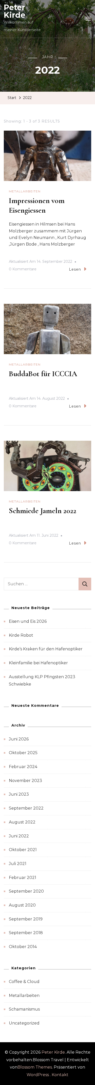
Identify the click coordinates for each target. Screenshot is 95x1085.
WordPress (38, 1074)
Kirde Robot (21, 635)
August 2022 (22, 822)
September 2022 (26, 808)
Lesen (75, 269)
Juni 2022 (19, 836)
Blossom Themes (34, 1067)
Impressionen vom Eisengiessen (37, 205)
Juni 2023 (19, 794)
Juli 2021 (17, 863)
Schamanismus (24, 1009)
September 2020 (26, 891)
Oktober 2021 (23, 849)
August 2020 (22, 905)
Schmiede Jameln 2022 (42, 510)
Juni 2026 (19, 739)
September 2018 (26, 932)
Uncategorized (24, 1023)
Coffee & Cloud (24, 981)
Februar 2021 (22, 877)
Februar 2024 (23, 766)
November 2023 (25, 780)
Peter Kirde (14, 11)
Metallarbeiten (25, 191)
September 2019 (26, 919)
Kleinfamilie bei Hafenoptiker (38, 662)
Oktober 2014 (23, 946)
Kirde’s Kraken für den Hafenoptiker (46, 649)
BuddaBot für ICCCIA (43, 373)
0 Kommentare (22, 270)
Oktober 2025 (23, 752)
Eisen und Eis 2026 (28, 621)
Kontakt (60, 1074)
